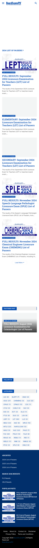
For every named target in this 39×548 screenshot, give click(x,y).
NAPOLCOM (20, 426)
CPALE (7, 404)
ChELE (16, 408)
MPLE (26, 423)
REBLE (17, 438)
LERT (6, 419)
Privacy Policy (11, 534)
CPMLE (18, 404)
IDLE (16, 415)
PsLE (26, 434)
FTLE (6, 415)
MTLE (7, 426)
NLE (16, 430)
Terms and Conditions (25, 534)
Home (5, 531)
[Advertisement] (19, 29)
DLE (26, 408)
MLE (17, 423)
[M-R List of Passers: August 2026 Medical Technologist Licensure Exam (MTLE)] (8, 518)
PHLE (26, 430)
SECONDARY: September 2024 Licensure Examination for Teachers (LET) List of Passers (18, 162)
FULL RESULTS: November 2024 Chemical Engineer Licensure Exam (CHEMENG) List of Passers (19, 246)
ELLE (24, 412)
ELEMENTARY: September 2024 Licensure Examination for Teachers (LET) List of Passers (19, 122)
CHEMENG (19, 401)
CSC (28, 404)
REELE (7, 441)
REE (26, 438)
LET (16, 419)
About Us (13, 531)
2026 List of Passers (9, 467)
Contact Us (22, 531)
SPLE (16, 445)
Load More (19, 262)
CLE (30, 401)
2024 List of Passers (9, 460)
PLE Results (6, 478)
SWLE (26, 445)
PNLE (16, 434)
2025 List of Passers (9, 463)
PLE (6, 434)
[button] (3, 3)
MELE (7, 423)
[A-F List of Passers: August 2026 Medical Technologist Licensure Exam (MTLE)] (8, 507)
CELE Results (6, 482)
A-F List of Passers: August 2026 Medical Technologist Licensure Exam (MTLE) (26, 506)
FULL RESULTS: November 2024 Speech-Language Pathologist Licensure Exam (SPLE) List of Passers (19, 205)
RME (17, 441)
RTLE (6, 445)
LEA (24, 415)
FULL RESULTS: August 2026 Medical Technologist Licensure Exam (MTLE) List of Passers (26, 496)
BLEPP (15, 397)
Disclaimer (32, 531)
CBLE (25, 397)
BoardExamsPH (19, 538)
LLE (25, 419)
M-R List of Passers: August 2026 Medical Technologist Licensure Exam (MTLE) (26, 517)
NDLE (6, 430)
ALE (6, 397)
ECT (15, 412)
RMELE (27, 441)
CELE (7, 401)
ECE (6, 412)
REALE (7, 438)
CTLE (6, 408)
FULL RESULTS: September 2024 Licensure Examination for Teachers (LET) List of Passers (17, 80)
